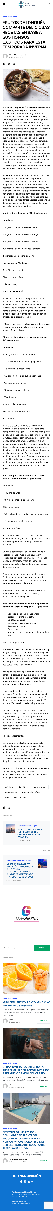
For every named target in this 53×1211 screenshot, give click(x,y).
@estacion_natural (16, 626)
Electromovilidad (24, 860)
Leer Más (43, 1021)
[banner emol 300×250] (26, 914)
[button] (4, 4)
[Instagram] (25, 1181)
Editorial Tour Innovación (18, 55)
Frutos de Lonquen (23, 175)
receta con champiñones (31, 792)
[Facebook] (21, 1181)
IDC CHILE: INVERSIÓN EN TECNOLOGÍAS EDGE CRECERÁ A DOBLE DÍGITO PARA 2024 (30, 833)
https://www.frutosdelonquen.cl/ (18, 774)
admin (11, 1020)
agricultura (9, 787)
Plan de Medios (30, 1192)
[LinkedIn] (29, 1181)
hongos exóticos (11, 792)
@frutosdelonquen (16, 620)
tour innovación (20, 797)
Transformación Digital (27, 826)
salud (7, 797)
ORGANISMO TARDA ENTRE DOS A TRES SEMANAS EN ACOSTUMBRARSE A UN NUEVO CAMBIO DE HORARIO (26, 1070)
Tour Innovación (26, 1176)
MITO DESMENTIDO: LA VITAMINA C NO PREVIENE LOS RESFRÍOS (26, 1004)
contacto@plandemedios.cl (21, 1203)
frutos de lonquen (40, 787)
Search (42, 948)
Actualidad (11, 860)
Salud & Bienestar (10, 16)
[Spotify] (32, 1181)
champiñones (23, 787)
